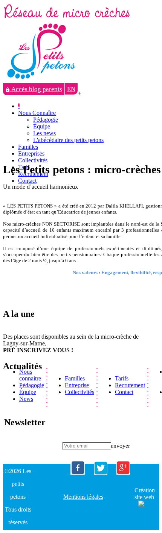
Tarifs (121, 378)
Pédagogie (45, 119)
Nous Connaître (37, 113)
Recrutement (130, 385)
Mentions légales (83, 496)
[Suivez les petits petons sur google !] (123, 472)
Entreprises (31, 153)
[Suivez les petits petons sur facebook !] (77, 472)
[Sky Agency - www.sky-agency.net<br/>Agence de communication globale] (139, 503)
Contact (27, 180)
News (26, 399)
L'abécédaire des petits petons (68, 140)
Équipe (41, 126)
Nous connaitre (30, 375)
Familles (28, 147)
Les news (44, 133)
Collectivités (32, 160)
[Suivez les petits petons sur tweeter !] (100, 472)
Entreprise (77, 385)
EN (71, 89)
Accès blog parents (36, 89)
